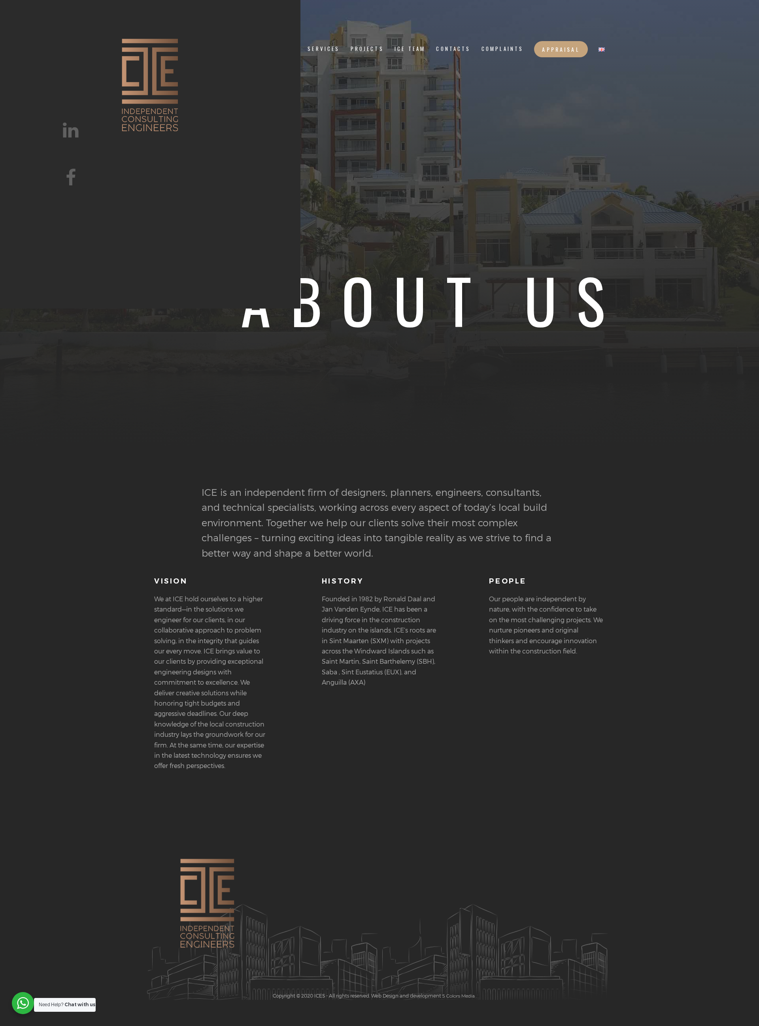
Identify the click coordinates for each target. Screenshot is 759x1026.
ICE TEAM (410, 49)
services (324, 49)
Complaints (502, 49)
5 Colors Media (458, 996)
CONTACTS (453, 49)
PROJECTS (367, 49)
